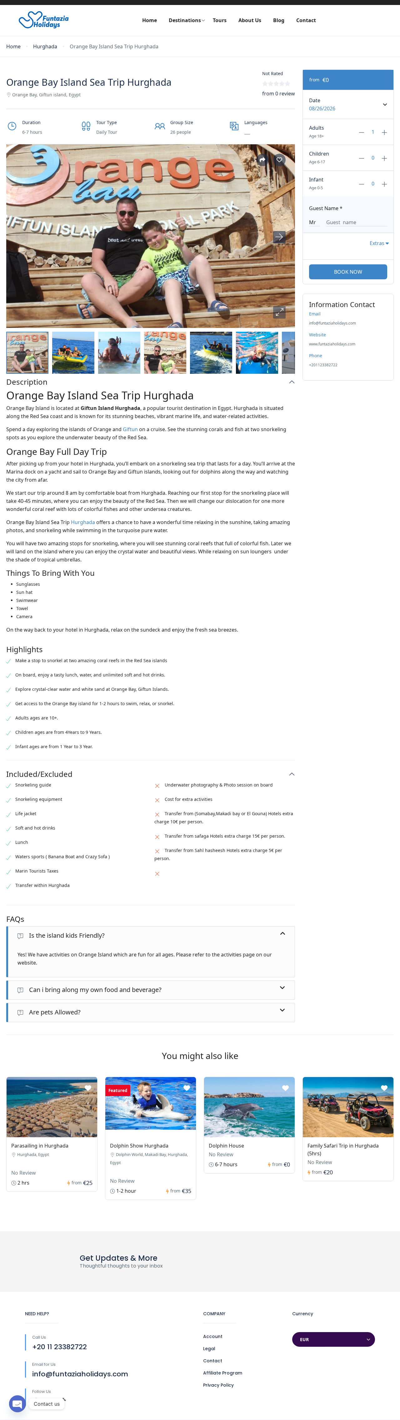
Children (319, 153)
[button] (279, 312)
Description (27, 382)
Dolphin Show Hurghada (139, 1145)
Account (212, 1336)
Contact (306, 20)
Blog (278, 20)
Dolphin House (226, 1145)
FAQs (15, 919)
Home (149, 20)
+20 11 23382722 (59, 1347)
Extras (378, 243)
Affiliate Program (222, 1373)
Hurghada (45, 46)
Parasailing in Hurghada (39, 1145)
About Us (249, 20)
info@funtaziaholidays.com (80, 1374)
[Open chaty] (17, 1403)
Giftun (130, 429)
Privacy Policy (218, 1385)
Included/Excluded (39, 774)
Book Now (348, 271)
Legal (209, 1348)
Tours (220, 20)
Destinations (185, 20)
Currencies (305, 1326)
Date (314, 100)
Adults (316, 127)
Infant (316, 179)
